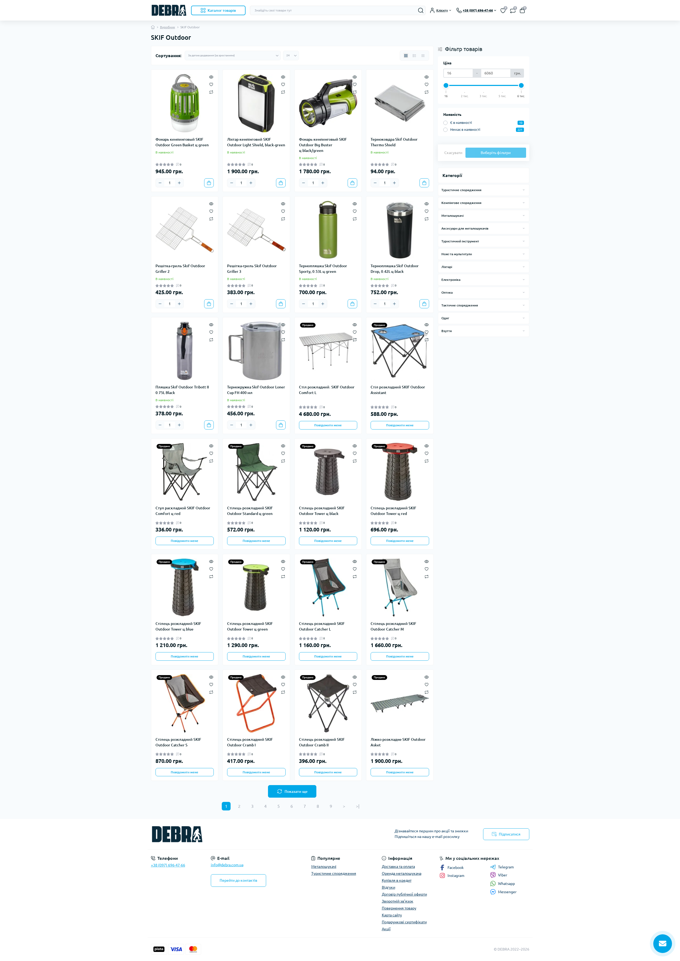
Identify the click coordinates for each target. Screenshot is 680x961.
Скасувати (453, 153)
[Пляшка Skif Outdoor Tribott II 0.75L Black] (185, 351)
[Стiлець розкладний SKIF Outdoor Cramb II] (328, 703)
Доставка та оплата (398, 866)
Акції (386, 929)
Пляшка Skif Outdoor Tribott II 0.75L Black (182, 390)
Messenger (507, 892)
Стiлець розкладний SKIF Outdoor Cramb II (322, 742)
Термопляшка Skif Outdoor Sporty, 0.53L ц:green (323, 269)
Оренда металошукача (401, 873)
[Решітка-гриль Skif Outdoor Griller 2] (185, 230)
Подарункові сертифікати (404, 922)
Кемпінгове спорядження (461, 202)
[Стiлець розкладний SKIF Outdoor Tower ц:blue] (185, 587)
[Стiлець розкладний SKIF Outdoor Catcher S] (185, 703)
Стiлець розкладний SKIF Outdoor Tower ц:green (250, 626)
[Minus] (160, 183)
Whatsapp (506, 883)
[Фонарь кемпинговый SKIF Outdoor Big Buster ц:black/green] (328, 103)
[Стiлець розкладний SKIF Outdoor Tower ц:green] (256, 587)
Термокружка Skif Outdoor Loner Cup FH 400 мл (256, 390)
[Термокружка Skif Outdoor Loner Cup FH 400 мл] (256, 351)
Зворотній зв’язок (397, 901)
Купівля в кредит (396, 880)
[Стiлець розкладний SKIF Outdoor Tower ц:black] (328, 472)
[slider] (446, 85)
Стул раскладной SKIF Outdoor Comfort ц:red (183, 511)
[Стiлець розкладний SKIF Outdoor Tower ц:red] (400, 472)
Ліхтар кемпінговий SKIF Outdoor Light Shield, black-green (256, 142)
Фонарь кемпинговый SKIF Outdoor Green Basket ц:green (182, 142)
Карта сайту (392, 915)
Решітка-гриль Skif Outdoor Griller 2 (180, 269)
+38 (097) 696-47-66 (168, 865)
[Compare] (211, 91)
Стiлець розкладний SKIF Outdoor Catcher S (178, 742)
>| (357, 806)
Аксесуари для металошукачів (464, 228)
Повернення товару (399, 908)
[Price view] (423, 55)
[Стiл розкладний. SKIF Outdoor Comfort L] (328, 351)
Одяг (445, 318)
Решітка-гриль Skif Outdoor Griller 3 (252, 269)
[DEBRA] (244, 834)
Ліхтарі (446, 267)
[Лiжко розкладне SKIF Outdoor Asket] (400, 703)
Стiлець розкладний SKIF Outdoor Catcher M (393, 626)
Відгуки (388, 887)
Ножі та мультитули (456, 254)
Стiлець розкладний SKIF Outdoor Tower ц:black (322, 511)
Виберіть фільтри (496, 153)
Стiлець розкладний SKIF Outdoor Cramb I (250, 742)
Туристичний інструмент (460, 241)
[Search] (420, 10)
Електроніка (450, 279)
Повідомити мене (328, 425)
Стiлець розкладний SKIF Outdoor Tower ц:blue (178, 626)
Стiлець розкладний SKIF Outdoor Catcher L (322, 626)
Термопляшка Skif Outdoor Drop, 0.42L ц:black (395, 269)
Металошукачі (452, 215)
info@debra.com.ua (227, 865)
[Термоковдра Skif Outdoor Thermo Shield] (400, 103)
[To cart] (209, 182)
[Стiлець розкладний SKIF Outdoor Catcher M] (400, 587)
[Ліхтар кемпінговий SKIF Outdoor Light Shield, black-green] (256, 103)
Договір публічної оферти (404, 894)
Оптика (447, 292)
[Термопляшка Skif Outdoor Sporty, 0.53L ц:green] (328, 230)
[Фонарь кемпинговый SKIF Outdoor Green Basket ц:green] (185, 103)
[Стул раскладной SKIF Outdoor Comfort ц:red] (185, 472)
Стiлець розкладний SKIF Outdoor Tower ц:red (393, 511)
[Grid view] (406, 55)
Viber (502, 875)
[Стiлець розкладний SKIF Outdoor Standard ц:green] (256, 472)
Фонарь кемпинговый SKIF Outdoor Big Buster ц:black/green (323, 145)
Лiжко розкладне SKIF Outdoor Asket (398, 742)
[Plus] (179, 183)
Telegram (506, 867)
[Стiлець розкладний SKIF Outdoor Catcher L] (328, 587)
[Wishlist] (211, 84)
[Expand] (524, 190)
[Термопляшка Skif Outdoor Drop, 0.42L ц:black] (400, 230)
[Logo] (169, 10)
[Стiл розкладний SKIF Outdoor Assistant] (400, 351)
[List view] (414, 55)
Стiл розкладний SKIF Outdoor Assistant (398, 390)
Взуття (446, 331)
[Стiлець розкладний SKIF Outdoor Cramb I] (256, 703)
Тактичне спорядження (459, 305)
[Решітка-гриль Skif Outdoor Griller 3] (256, 230)
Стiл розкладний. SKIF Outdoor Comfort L (327, 390)
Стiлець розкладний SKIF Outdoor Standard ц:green (250, 511)
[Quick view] (211, 76)
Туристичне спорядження (461, 190)
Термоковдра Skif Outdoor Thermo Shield (394, 142)
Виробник (167, 27)
